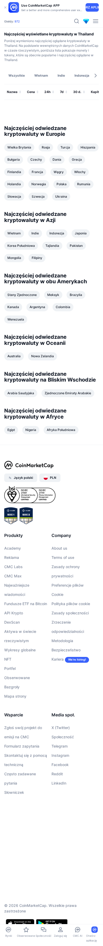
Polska (62, 184)
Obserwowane (17, 677)
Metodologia (62, 640)
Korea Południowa (21, 246)
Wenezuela (15, 319)
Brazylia (76, 295)
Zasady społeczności (70, 613)
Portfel (10, 668)
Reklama (11, 557)
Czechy (36, 159)
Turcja (65, 147)
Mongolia (14, 258)
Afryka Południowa (61, 430)
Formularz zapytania (21, 746)
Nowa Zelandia (42, 356)
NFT (7, 659)
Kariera (58, 659)
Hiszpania (88, 147)
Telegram (60, 746)
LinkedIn (59, 783)
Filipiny (37, 258)
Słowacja (14, 196)
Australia (14, 356)
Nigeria (30, 430)
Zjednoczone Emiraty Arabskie (68, 393)
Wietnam (14, 233)
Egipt (11, 430)
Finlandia (14, 172)
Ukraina (61, 196)
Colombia (63, 307)
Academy (12, 548)
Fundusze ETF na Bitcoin (25, 603)
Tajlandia (52, 246)
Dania (57, 159)
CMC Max (13, 576)
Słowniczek (14, 792)
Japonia (81, 233)
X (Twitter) (61, 727)
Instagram (60, 755)
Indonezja (56, 233)
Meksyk (53, 295)
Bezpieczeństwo (66, 650)
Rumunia (83, 184)
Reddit (57, 774)
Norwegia (38, 184)
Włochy (80, 172)
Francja (37, 172)
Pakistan (76, 246)
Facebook (60, 764)
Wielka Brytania (19, 147)
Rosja (46, 147)
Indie (35, 233)
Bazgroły (12, 687)
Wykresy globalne (20, 650)
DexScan (12, 622)
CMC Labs (13, 566)
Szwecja (38, 196)
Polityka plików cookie (71, 603)
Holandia (14, 184)
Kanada (13, 307)
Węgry (59, 172)
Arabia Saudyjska (20, 393)
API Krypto (13, 613)
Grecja (77, 159)
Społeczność (63, 737)
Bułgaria (13, 159)
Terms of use (63, 557)
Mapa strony (15, 696)
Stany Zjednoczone (22, 295)
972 (17, 21)
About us (59, 548)
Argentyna (37, 307)
